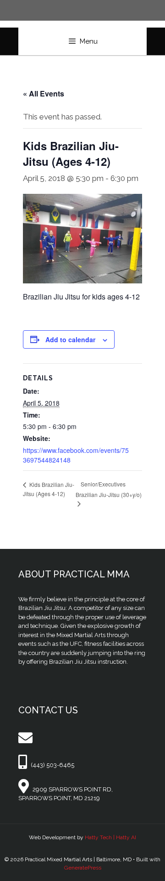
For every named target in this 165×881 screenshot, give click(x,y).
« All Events (43, 93)
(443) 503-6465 (52, 765)
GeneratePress (82, 867)
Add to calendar (70, 339)
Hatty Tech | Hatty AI (110, 837)
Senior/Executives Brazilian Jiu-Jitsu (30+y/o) (109, 489)
